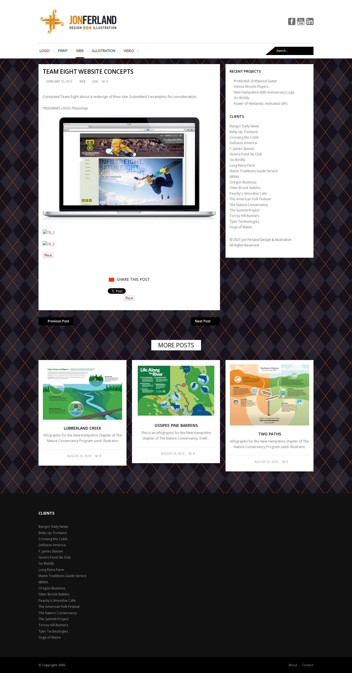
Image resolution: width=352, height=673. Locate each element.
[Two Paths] (269, 395)
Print (63, 50)
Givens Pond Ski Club (246, 154)
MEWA (234, 176)
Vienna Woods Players (251, 86)
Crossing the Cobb (244, 137)
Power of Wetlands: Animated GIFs (260, 103)
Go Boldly (241, 97)
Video (129, 50)
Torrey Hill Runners (244, 215)
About (292, 665)
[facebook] (291, 21)
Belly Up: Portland (244, 132)
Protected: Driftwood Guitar (255, 81)
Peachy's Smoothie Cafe (248, 193)
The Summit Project (245, 210)
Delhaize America (243, 143)
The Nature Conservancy (249, 204)
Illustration (103, 50)
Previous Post (58, 321)
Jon (95, 81)
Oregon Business (243, 182)
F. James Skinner (242, 148)
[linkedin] (310, 21)
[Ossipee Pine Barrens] (176, 390)
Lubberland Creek (82, 428)
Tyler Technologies (244, 221)
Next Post (203, 321)
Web (80, 50)
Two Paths (269, 433)
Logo (45, 50)
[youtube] (300, 21)
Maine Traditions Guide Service (254, 171)
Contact (308, 665)
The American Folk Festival (250, 199)
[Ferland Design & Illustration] (88, 21)
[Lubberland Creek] (82, 392)
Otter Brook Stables (245, 187)
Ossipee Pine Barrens (176, 425)
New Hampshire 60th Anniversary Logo (264, 92)
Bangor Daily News (244, 126)
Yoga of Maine (241, 227)
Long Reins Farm (242, 165)
